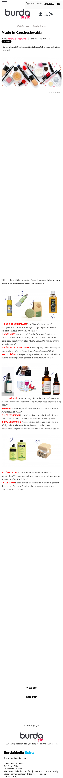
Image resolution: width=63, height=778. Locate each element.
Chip (16, 766)
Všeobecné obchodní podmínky (17, 771)
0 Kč (58, 3)
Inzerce (19, 768)
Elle (12, 763)
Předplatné (41, 743)
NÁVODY (20, 26)
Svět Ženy (8, 766)
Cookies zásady (10, 776)
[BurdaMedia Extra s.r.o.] (19, 753)
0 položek (49, 3)
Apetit (6, 763)
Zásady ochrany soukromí (15, 774)
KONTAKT (10, 743)
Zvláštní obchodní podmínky (45, 771)
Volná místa (9, 768)
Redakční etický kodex (25, 743)
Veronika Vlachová (16, 38)
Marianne (20, 763)
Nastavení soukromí (37, 774)
